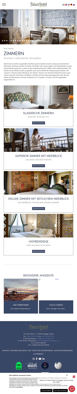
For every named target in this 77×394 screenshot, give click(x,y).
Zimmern (11, 48)
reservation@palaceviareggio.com (48, 341)
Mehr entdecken (38, 123)
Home (5, 48)
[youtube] (40, 359)
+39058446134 (32, 336)
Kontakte (6, 350)
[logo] (38, 5)
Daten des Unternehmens (42, 350)
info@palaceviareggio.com (45, 338)
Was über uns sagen (19, 350)
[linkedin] (43, 359)
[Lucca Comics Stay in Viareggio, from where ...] (56, 313)
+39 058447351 (48, 336)
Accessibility (38, 354)
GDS (29, 350)
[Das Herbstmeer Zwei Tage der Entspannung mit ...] (21, 313)
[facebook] (36, 359)
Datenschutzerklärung (63, 350)
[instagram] (34, 359)
